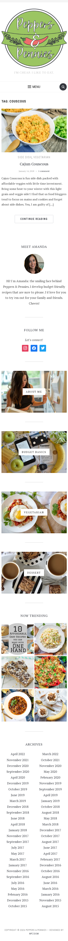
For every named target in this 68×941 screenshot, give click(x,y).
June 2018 (17, 818)
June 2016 (50, 883)
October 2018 (50, 807)
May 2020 (50, 771)
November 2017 (18, 836)
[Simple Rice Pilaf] (50, 639)
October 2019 (17, 789)
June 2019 (17, 795)
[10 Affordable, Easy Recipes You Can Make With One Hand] (17, 639)
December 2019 (17, 783)
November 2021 (18, 760)
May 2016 (17, 888)
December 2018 (17, 807)
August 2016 (50, 877)
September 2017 (18, 842)
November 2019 (50, 783)
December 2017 (50, 830)
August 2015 (50, 906)
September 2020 (18, 771)
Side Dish (25, 157)
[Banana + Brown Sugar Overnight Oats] (50, 705)
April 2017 (50, 853)
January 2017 (18, 865)
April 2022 (18, 754)
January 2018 (18, 830)
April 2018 (18, 824)
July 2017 (17, 847)
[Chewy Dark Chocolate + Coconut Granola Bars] (17, 672)
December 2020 (17, 766)
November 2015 (50, 900)
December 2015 (17, 900)
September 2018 (18, 812)
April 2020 (18, 777)
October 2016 (50, 871)
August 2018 (50, 812)
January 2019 (50, 801)
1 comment (44, 171)
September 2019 (50, 789)
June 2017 (50, 847)
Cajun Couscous (34, 164)
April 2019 (50, 795)
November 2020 (50, 766)
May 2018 (50, 818)
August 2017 (50, 842)
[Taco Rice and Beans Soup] (17, 705)
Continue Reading (34, 218)
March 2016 (50, 888)
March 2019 (18, 801)
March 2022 (50, 754)
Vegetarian (41, 157)
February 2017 (50, 859)
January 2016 (50, 894)
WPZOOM (34, 933)
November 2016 (18, 871)
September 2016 (18, 877)
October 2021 (50, 760)
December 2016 (50, 865)
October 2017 (50, 836)
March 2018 (50, 824)
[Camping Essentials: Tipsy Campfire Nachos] (50, 672)
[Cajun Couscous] (34, 130)
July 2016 (17, 883)
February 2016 (18, 894)
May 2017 (17, 853)
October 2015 (17, 906)
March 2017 (18, 859)
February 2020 (50, 777)
